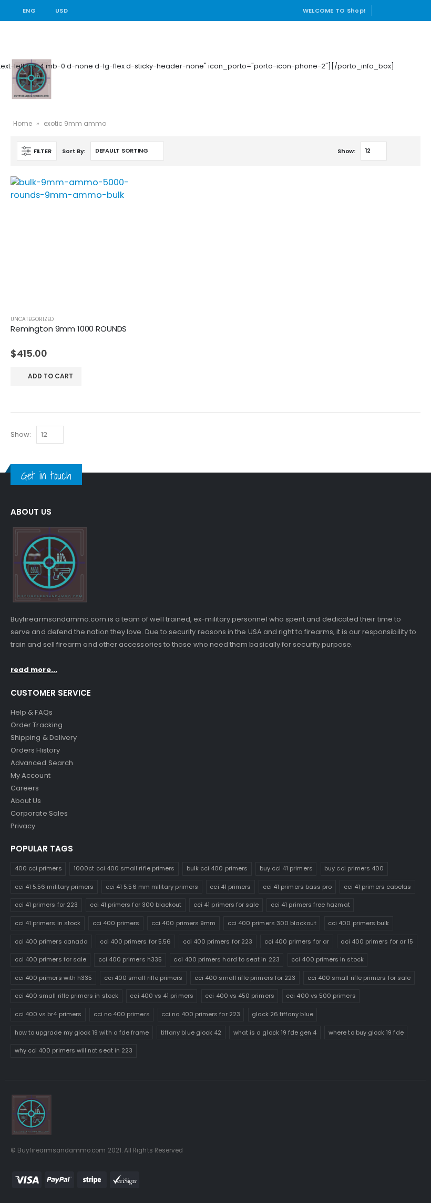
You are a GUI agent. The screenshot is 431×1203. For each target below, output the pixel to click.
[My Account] (409, 66)
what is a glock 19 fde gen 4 (275, 1032)
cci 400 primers (116, 923)
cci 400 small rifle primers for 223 (244, 978)
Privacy (23, 826)
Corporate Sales (39, 813)
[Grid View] (397, 152)
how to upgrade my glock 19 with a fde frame (82, 1032)
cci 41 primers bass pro (297, 887)
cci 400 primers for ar (296, 941)
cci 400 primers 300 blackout (272, 923)
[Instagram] (413, 10)
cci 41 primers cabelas (377, 887)
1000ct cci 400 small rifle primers (124, 868)
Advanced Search (42, 763)
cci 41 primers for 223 (46, 904)
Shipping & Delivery (44, 738)
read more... (34, 670)
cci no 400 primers (122, 1014)
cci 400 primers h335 (130, 959)
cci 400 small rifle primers (143, 978)
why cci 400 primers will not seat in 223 (74, 1050)
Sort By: (73, 151)
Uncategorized (32, 319)
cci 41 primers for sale (226, 904)
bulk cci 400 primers (217, 868)
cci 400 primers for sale (51, 959)
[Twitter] (399, 10)
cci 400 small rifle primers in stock (66, 995)
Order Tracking (37, 725)
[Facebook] (384, 10)
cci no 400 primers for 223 (200, 1014)
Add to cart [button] (50, 376)
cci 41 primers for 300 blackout (136, 904)
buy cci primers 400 (354, 868)
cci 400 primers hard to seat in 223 (226, 959)
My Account (30, 775)
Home (22, 123)
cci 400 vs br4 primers (48, 1014)
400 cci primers (38, 868)
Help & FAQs (32, 712)
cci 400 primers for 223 (218, 941)
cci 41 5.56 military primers (54, 887)
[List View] (409, 152)
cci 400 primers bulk (358, 923)
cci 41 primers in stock (48, 923)
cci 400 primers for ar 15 (377, 941)
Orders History (35, 750)
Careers (25, 788)
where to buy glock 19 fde (366, 1032)
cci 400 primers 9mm (183, 923)
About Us (26, 801)
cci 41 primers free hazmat (310, 904)
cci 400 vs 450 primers (239, 995)
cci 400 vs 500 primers (320, 995)
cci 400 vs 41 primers (161, 995)
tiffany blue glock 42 (191, 1032)
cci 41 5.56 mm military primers (152, 887)
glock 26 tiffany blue (282, 1014)
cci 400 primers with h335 (54, 978)
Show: (346, 151)
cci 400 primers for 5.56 (135, 941)
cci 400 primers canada (51, 941)
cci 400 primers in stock (327, 959)
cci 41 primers (230, 887)
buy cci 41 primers (286, 868)
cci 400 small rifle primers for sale (359, 978)
